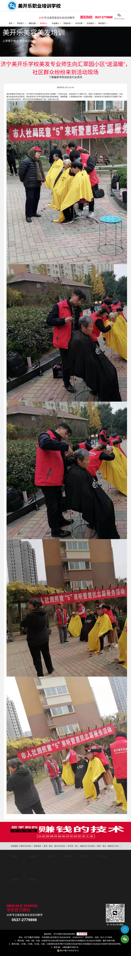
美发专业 (42, 94)
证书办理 (78, 23)
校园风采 (67, 23)
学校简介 (20, 23)
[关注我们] (125, 939)
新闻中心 (43, 23)
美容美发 (37, 846)
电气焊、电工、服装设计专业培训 (81, 846)
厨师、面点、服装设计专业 (108, 846)
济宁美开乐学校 (32, 94)
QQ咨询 (125, 929)
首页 (10, 23)
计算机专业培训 (25, 846)
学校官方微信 (119, 19)
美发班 (29, 97)
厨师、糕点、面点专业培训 (54, 846)
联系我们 (102, 23)
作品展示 (55, 23)
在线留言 (90, 23)
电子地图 (83, 934)
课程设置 (32, 23)
